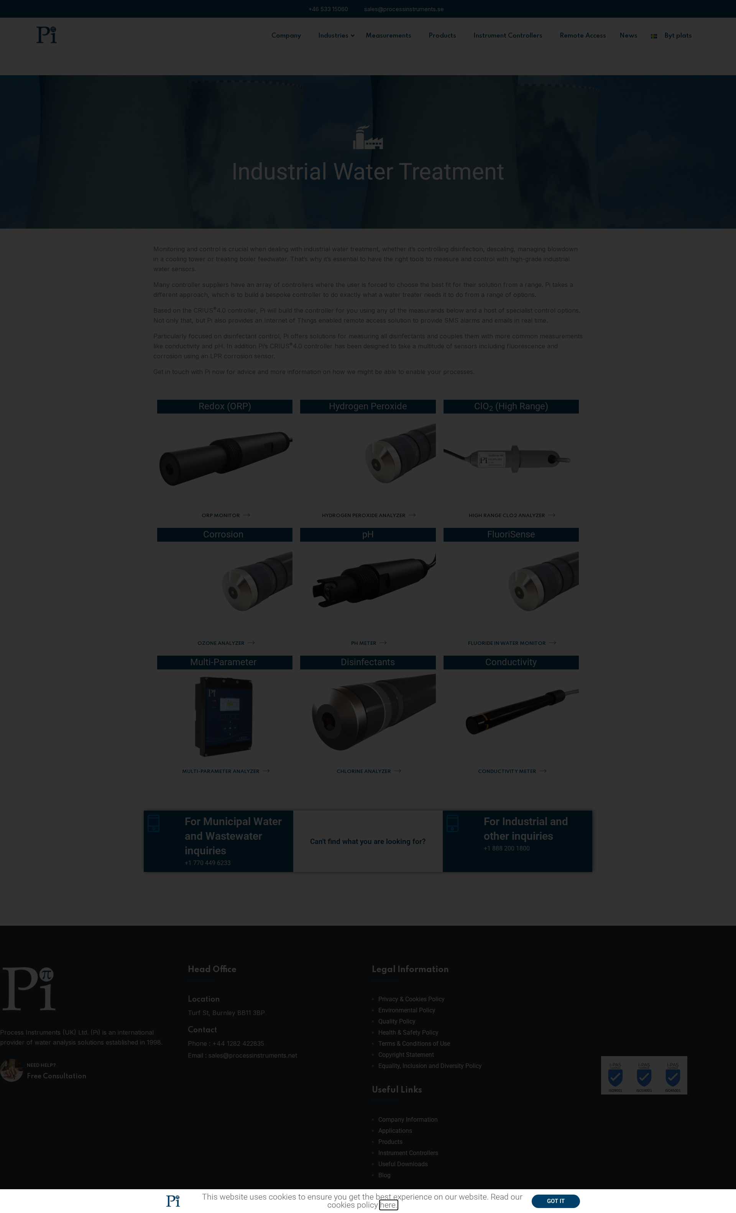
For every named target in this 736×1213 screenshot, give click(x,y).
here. (389, 1205)
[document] (368, 606)
